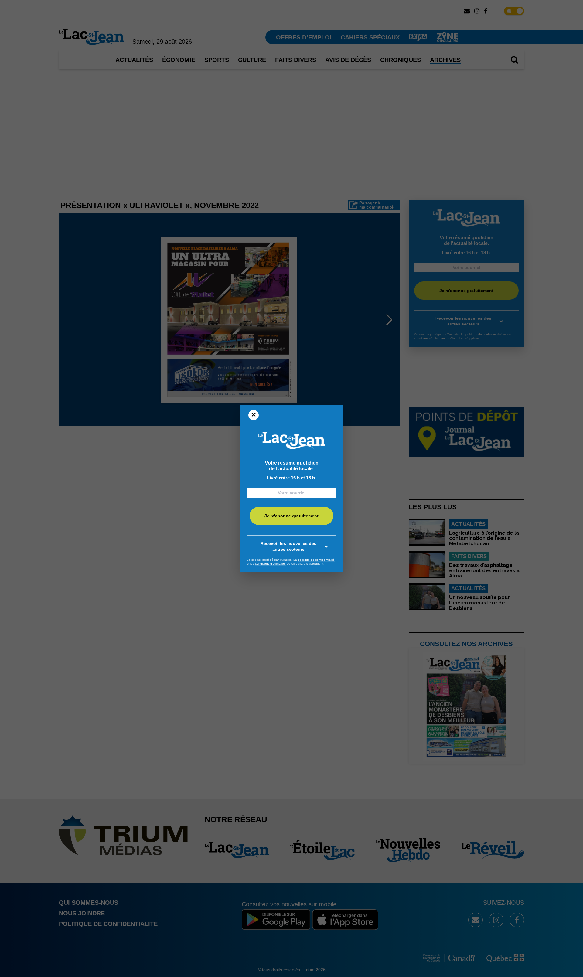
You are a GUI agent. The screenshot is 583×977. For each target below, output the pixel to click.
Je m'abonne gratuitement (291, 515)
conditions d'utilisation (270, 563)
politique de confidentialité (316, 559)
